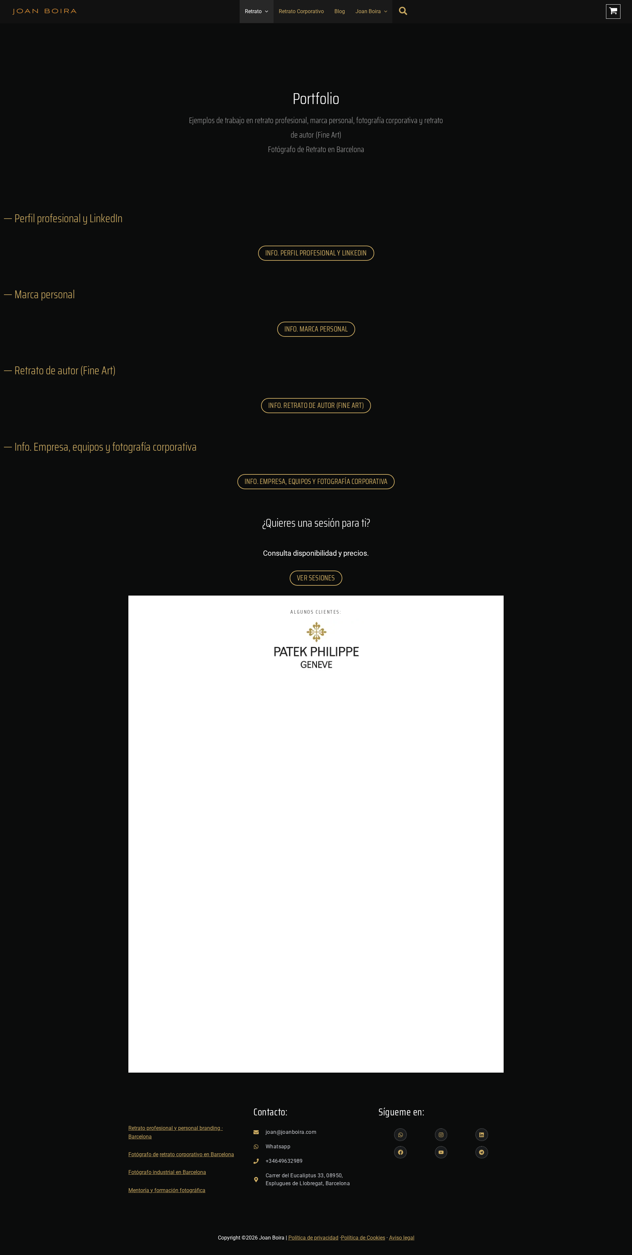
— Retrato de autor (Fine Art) (59, 370)
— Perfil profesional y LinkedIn (62, 218)
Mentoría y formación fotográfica (166, 1190)
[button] (265, 11)
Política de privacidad (313, 1238)
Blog (339, 11)
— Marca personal (39, 294)
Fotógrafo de (143, 1154)
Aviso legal (401, 1238)
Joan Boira (368, 11)
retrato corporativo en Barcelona (197, 1154)
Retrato (253, 11)
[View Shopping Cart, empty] (613, 11)
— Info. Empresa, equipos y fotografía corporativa (100, 447)
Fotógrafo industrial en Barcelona (167, 1172)
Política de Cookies (363, 1238)
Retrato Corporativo (301, 11)
